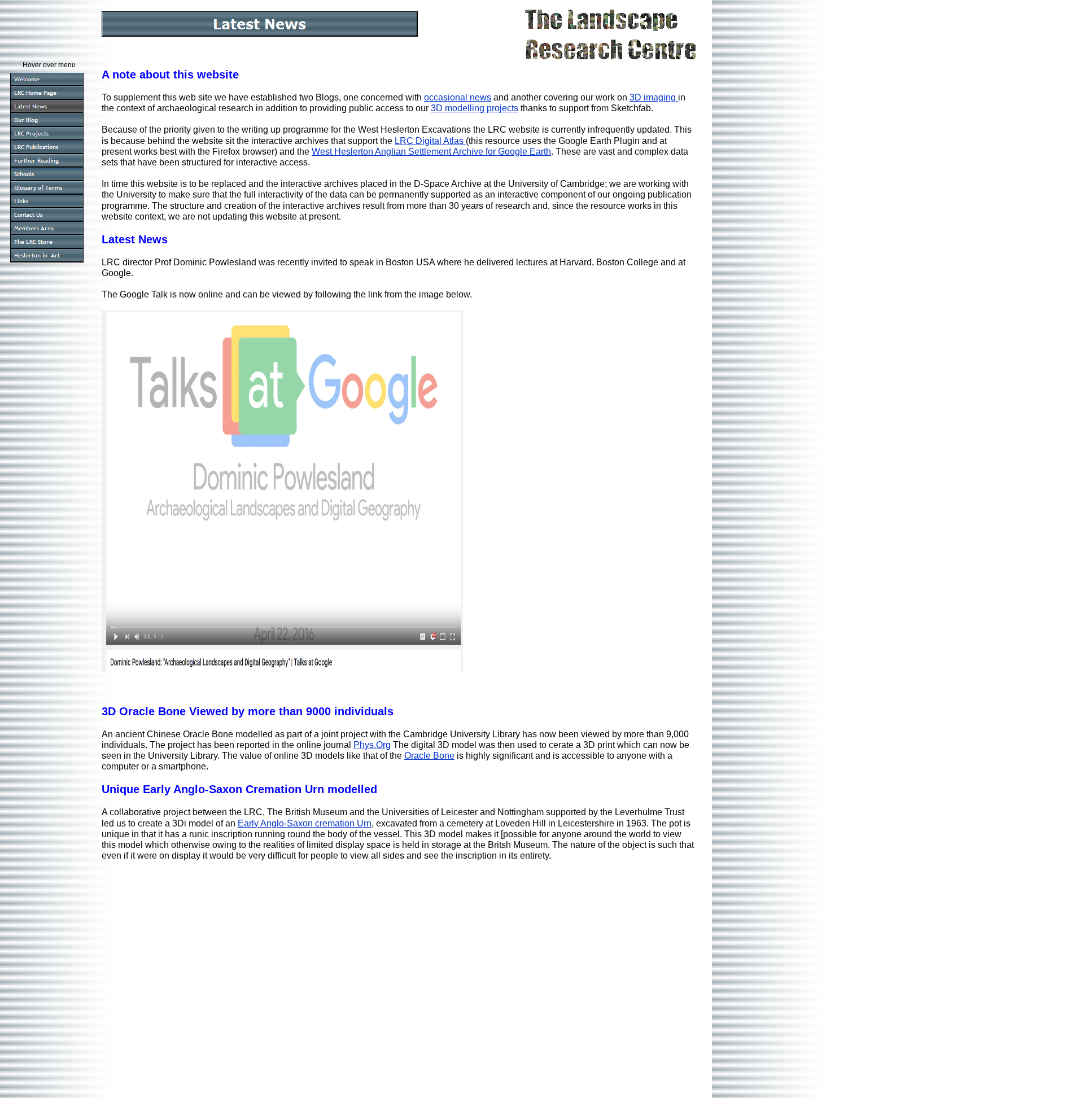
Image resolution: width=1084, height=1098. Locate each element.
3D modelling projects (474, 108)
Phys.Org (372, 745)
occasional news (457, 97)
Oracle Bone (429, 755)
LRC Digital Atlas (430, 141)
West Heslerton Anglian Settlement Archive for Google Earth (431, 151)
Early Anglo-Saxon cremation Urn (304, 823)
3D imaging (654, 97)
